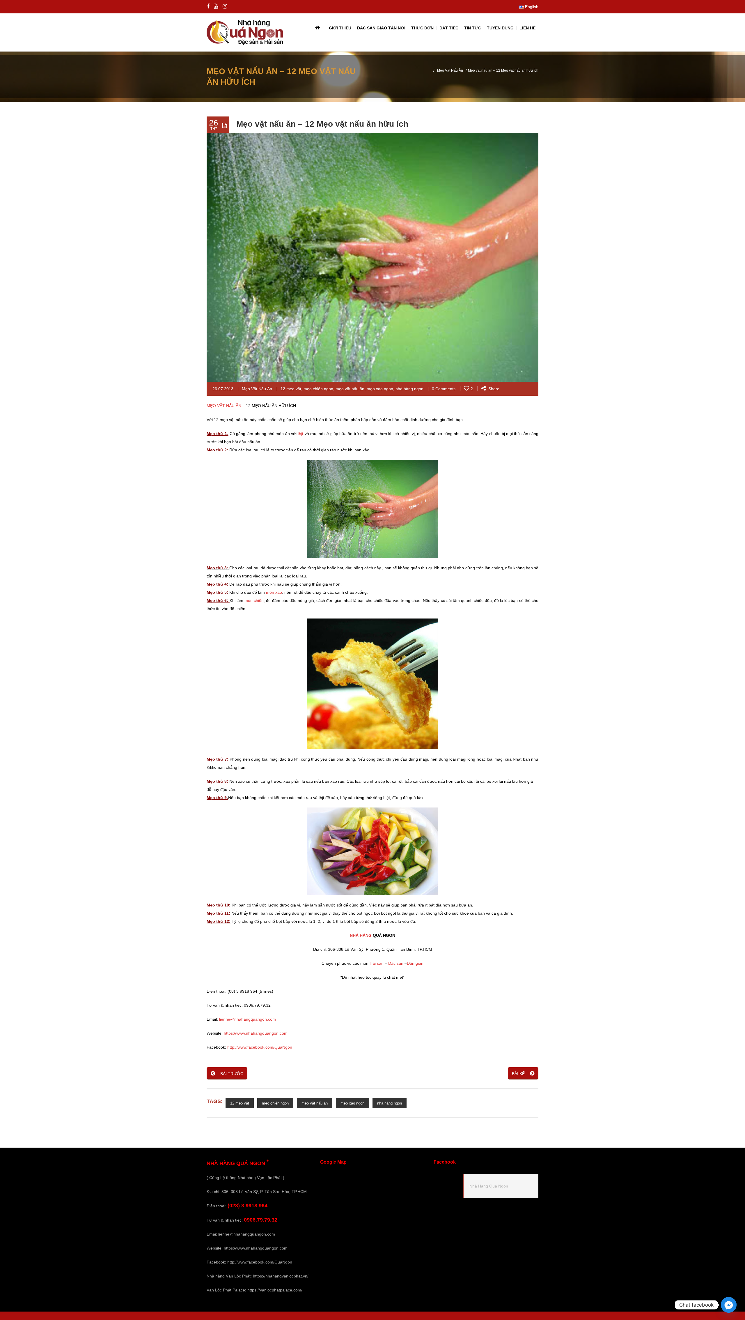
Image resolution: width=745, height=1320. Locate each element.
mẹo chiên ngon (318, 388)
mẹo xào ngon (380, 388)
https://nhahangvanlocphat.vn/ (280, 1276)
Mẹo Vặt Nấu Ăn (450, 70)
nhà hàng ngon (409, 388)
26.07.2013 (222, 388)
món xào (274, 592)
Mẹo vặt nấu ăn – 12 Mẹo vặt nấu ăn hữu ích (322, 123)
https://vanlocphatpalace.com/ (274, 1290)
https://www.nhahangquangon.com (256, 1033)
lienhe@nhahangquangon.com (247, 1019)
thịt (301, 433)
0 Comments (443, 388)
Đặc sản (395, 963)
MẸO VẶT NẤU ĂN (224, 405)
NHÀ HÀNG (361, 935)
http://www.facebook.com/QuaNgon (259, 1047)
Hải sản (377, 963)
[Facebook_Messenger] (729, 1305)
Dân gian (415, 963)
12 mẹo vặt (291, 388)
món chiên (254, 600)
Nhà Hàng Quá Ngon (488, 1186)
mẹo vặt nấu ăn (350, 388)
